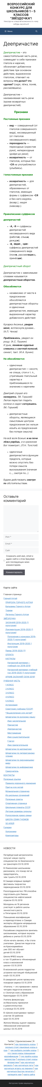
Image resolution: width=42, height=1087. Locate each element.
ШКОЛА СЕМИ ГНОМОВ (17, 819)
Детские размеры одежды (18, 811)
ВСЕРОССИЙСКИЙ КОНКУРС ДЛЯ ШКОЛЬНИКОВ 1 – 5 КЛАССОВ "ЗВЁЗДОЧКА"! (21, 11)
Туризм (8, 610)
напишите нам (15, 1074)
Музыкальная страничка (17, 791)
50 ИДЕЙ (9, 823)
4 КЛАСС (9, 697)
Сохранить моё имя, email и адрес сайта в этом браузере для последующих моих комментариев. (20, 560)
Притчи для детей (14, 787)
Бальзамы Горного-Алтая (17, 606)
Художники (10, 831)
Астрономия (11, 705)
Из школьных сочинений (17, 795)
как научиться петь (23, 1065)
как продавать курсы (25, 1044)
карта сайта (29, 1074)
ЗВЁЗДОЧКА (10, 618)
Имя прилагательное (17, 745)
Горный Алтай (10, 598)
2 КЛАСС (9, 689)
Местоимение (14, 733)
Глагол (10, 741)
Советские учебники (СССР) (19, 709)
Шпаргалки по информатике (19, 767)
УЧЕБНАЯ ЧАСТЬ (12, 681)
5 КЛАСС (9, 701)
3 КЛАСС (9, 693)
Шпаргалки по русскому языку (20, 717)
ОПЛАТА (9, 654)
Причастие (12, 725)
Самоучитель (11, 771)
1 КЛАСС (9, 685)
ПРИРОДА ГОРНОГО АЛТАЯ (19, 602)
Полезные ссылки (12, 779)
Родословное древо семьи (18, 815)
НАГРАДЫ (10, 658)
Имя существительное (18, 737)
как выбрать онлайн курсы (23, 1050)
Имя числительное (16, 721)
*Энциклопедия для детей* (18, 713)
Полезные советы (14, 799)
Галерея (8, 827)
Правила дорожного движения (20, 783)
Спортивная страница (16, 803)
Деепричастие (14, 729)
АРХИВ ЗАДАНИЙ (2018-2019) (20, 677)
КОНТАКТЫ (9, 775)
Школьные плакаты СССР (17, 807)
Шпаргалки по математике (18, 749)
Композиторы (12, 835)
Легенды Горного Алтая (17, 614)
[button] (36, 31)
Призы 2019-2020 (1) (15, 650)
